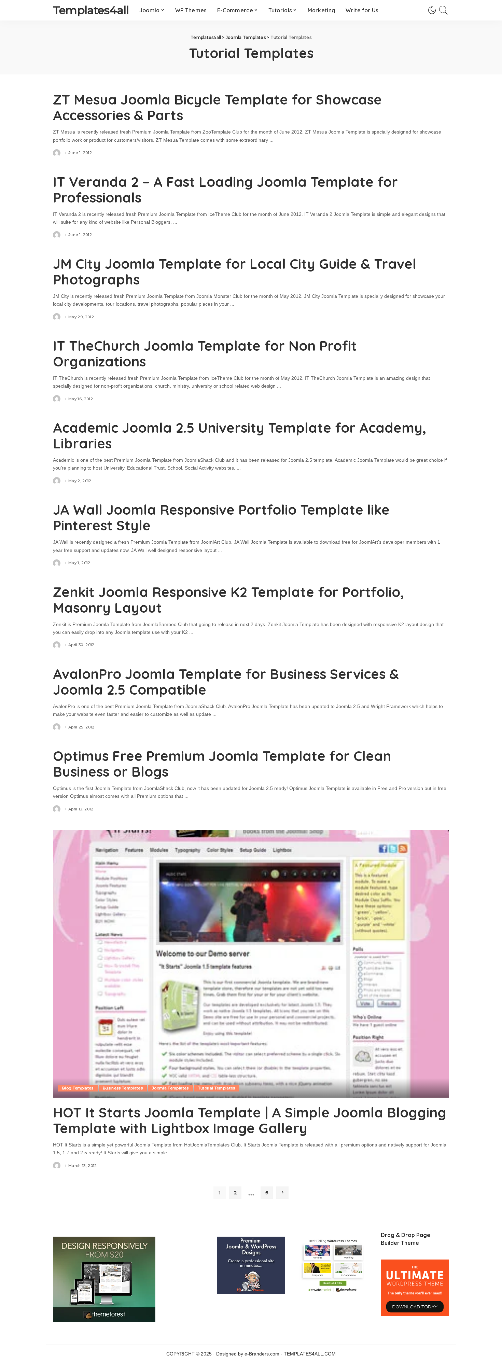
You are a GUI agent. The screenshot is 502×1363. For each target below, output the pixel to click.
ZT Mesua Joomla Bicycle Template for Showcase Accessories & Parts (217, 107)
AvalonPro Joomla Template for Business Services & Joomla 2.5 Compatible (226, 681)
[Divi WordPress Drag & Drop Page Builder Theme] (415, 1287)
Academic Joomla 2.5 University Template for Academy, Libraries (239, 435)
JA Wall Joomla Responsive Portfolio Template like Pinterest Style (221, 517)
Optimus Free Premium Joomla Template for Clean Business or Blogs (222, 763)
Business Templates (123, 1088)
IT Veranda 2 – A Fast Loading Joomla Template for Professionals (225, 189)
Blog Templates (78, 1088)
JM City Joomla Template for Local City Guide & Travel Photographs (234, 271)
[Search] (443, 10)
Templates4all (91, 10)
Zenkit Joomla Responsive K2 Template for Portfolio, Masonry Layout (228, 599)
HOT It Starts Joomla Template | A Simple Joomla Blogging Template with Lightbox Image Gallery (249, 1120)
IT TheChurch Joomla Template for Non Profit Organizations (205, 353)
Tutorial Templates (216, 1088)
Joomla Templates (170, 1088)
